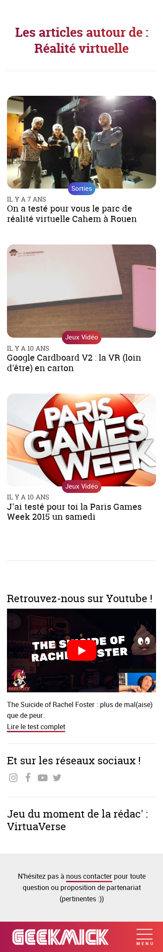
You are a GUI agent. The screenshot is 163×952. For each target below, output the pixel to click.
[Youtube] (43, 778)
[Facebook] (28, 778)
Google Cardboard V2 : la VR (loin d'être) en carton (74, 363)
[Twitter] (57, 778)
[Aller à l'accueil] (60, 937)
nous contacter (89, 876)
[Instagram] (13, 778)
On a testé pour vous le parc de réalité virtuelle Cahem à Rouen (72, 213)
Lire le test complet (36, 727)
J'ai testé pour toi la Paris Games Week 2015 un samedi (74, 512)
